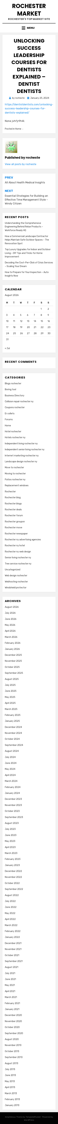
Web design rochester (16, 575)
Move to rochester (14, 467)
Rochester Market (29, 10)
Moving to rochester (15, 473)
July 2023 (10, 829)
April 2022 (10, 919)
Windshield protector (15, 587)
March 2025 (11, 709)
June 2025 (10, 691)
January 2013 (12, 1105)
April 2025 (10, 703)
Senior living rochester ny (18, 557)
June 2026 (10, 619)
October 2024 (12, 739)
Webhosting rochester (16, 581)
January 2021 (12, 1009)
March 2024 (11, 781)
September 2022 (14, 889)
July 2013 (10, 1069)
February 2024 (12, 787)
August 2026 (12, 607)
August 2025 (12, 679)
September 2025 (14, 673)
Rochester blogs (13, 503)
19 (21, 327)
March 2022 (11, 925)
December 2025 (13, 655)
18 (14, 327)
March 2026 (11, 637)
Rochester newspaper (16, 533)
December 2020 (13, 1015)
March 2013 (11, 1093)
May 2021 (10, 985)
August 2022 (12, 895)
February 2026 (12, 643)
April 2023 (10, 847)
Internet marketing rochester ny (22, 455)
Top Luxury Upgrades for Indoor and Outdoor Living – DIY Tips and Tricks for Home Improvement (28, 253)
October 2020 (12, 1027)
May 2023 (10, 841)
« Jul (7, 348)
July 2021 (10, 973)
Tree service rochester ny (18, 563)
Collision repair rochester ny (19, 401)
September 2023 (14, 817)
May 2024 (10, 769)
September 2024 (14, 745)
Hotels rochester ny (15, 437)
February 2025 (12, 715)
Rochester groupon (15, 521)
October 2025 (12, 667)
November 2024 (13, 733)
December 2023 (13, 799)
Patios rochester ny (15, 479)
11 (14, 321)
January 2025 (12, 721)
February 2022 (12, 931)
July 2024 (10, 757)
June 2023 (10, 835)
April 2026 (10, 631)
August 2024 (12, 751)
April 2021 (10, 991)
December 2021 (13, 943)
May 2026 (10, 625)
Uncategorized (12, 569)
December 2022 (13, 871)
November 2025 (13, 661)
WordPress (29, 1120)
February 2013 (12, 1099)
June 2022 (10, 907)
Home (18, 128)
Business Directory (14, 395)
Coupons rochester (15, 407)
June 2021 (10, 979)
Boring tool (10, 389)
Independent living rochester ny (21, 443)
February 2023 (12, 859)
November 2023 (13, 805)
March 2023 (11, 853)
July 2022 (10, 901)
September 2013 (14, 1057)
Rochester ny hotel (15, 545)
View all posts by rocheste (20, 164)
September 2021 (14, 961)
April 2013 (10, 1087)
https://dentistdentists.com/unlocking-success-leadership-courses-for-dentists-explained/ (29, 108)
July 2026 (10, 613)
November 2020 (13, 1021)
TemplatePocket (33, 1117)
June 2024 (10, 763)
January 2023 (12, 865)
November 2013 (13, 1045)
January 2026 (12, 649)
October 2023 (12, 811)
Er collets (10, 413)
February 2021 (12, 1003)
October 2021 (12, 955)
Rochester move (13, 527)
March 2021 (11, 997)
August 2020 (12, 1039)
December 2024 (13, 727)
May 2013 (10, 1081)
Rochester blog (13, 497)
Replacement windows (17, 485)
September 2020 (14, 1033)
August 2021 (11, 967)
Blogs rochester (13, 383)
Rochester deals (13, 509)
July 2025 (10, 685)
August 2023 (12, 823)
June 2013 (10, 1075)
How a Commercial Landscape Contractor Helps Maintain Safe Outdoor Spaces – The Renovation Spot (27, 240)
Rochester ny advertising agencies (23, 539)
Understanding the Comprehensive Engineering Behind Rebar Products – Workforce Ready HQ (24, 227)
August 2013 (11, 1063)
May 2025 (10, 697)
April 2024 (10, 775)
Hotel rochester (13, 431)
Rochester (10, 491)
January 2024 (12, 793)
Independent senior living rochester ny (24, 449)
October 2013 (12, 1051)
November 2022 (13, 877)
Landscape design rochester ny (21, 461)
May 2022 (10, 913)
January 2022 (12, 937)
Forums (9, 419)
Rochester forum (14, 515)
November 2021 (13, 949)
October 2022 (12, 883)
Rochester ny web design (18, 551)
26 (21, 333)
